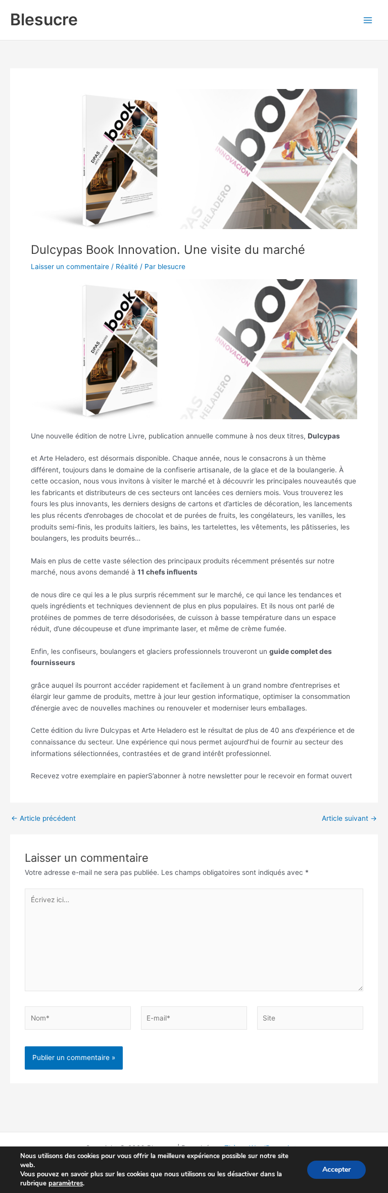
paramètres (65, 1183)
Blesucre (44, 19)
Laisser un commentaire (70, 266)
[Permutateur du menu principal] (368, 20)
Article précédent (43, 818)
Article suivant (349, 818)
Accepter (336, 1169)
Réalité (127, 266)
